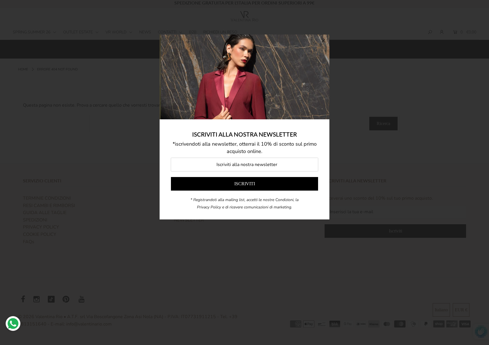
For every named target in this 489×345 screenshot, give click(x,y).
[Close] (323, 40)
